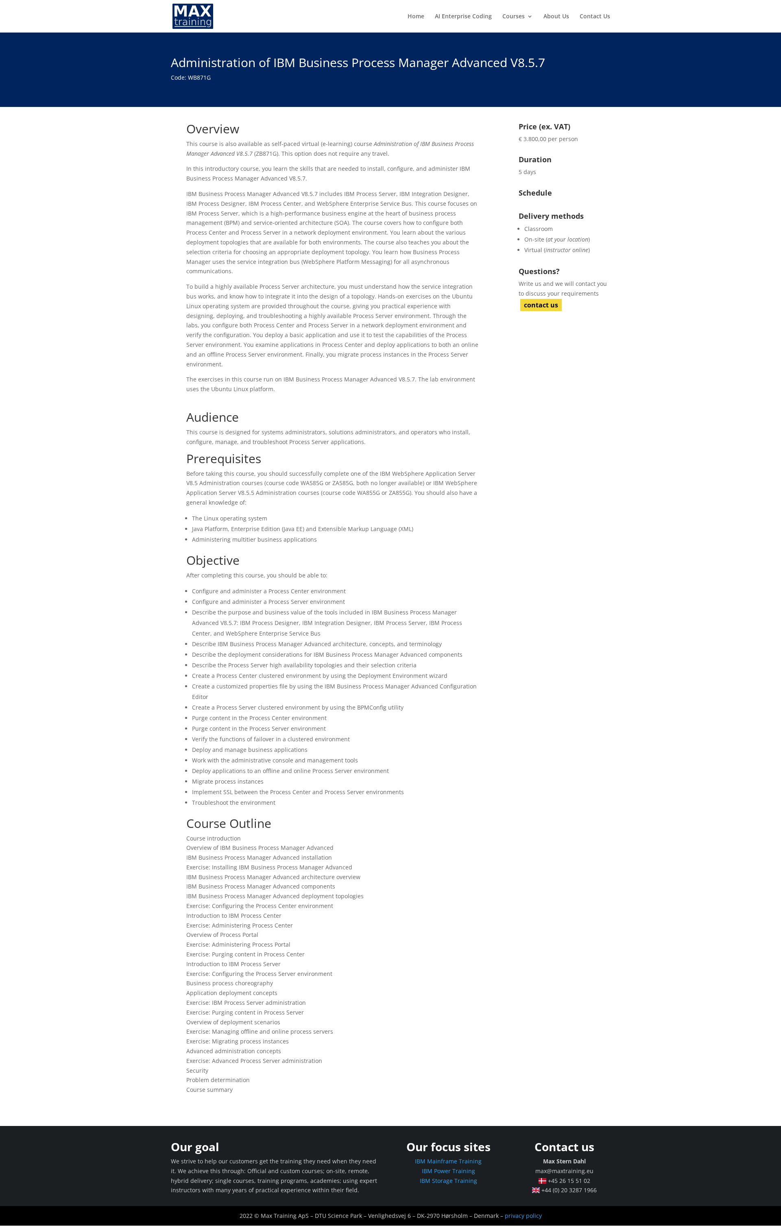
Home (416, 16)
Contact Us (595, 16)
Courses (513, 16)
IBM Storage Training (448, 1181)
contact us (541, 305)
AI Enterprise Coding (463, 16)
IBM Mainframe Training (448, 1161)
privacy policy (523, 1215)
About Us (556, 16)
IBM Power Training (448, 1171)
